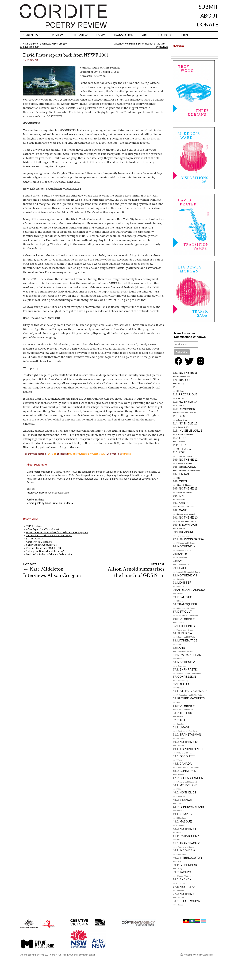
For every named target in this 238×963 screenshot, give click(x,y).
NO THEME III (188, 792)
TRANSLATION (123, 35)
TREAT (183, 437)
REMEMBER (187, 408)
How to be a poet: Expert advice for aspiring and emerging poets (57, 532)
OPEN (183, 481)
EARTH (182, 553)
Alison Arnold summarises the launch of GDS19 (139, 43)
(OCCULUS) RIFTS (34, 538)
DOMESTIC (184, 597)
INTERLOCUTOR (191, 857)
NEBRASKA (187, 886)
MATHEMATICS (187, 640)
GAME (183, 510)
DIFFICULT (184, 611)
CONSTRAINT (189, 770)
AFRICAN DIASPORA (191, 589)
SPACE (183, 416)
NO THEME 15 (188, 372)
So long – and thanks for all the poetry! (45, 551)
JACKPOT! (186, 872)
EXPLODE (184, 684)
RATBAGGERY (189, 835)
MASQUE (186, 821)
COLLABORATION (191, 778)
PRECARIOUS (188, 394)
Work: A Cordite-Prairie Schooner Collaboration (49, 554)
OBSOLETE (187, 756)
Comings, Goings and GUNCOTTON (43, 548)
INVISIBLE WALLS (190, 430)
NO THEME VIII (187, 575)
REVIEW (57, 35)
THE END (186, 713)
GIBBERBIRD (188, 865)
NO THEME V (186, 705)
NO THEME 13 (188, 423)
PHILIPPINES (186, 626)
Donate (207, 24)
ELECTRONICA (190, 901)
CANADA (186, 763)
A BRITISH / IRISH (191, 749)
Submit (208, 6)
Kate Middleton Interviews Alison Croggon (45, 43)
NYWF (103, 454)
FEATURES (51, 454)
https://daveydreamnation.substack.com (48, 492)
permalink (126, 454)
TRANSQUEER (187, 604)
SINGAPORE (185, 532)
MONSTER (184, 582)
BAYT (181, 560)
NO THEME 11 (188, 488)
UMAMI (184, 727)
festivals (85, 454)
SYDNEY (185, 879)
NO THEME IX (186, 546)
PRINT (185, 35)
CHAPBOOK (164, 35)
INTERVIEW (80, 35)
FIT (181, 387)
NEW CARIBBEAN (189, 655)
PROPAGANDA (194, 539)
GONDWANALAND (192, 807)
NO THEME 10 (188, 517)
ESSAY (100, 35)
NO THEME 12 (188, 459)
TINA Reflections (34, 526)
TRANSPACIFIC (190, 843)
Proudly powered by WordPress (198, 955)
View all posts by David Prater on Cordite (50, 503)
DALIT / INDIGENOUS (194, 691)
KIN (181, 495)
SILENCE (186, 799)
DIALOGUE (186, 380)
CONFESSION (186, 676)
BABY (182, 445)
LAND (181, 647)
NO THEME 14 (188, 401)
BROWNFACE (188, 524)
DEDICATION (187, 466)
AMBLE (183, 502)
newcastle (94, 454)
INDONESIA (187, 850)
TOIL (183, 720)
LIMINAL (184, 474)
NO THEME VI (186, 662)
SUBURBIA (184, 633)
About (209, 15)
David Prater (74, 454)
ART (145, 35)
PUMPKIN (186, 814)
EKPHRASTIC (189, 669)
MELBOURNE (189, 785)
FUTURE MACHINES (191, 698)
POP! (182, 452)
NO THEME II (188, 828)
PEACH (182, 568)
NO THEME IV (189, 741)
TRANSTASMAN (190, 734)
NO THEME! (187, 893)
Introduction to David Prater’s (49, 535)
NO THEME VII (186, 618)
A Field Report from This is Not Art (42, 529)
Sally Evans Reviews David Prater (41, 545)
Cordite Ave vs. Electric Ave (39, 542)
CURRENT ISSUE (32, 35)
